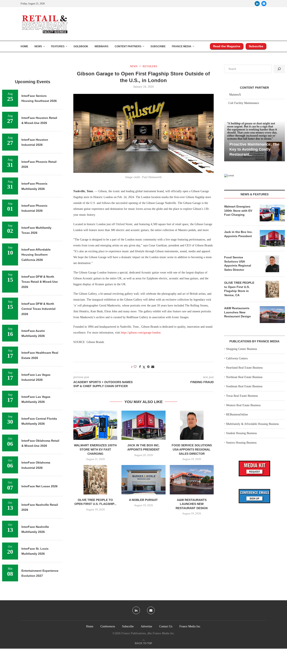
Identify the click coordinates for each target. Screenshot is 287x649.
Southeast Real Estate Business (244, 386)
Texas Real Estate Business (242, 395)
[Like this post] (135, 367)
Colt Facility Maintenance (243, 103)
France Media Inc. (190, 626)
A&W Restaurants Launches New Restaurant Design (192, 504)
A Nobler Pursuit (143, 500)
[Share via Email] (152, 367)
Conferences (107, 626)
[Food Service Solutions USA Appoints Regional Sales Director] (192, 425)
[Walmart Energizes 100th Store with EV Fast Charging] (95, 425)
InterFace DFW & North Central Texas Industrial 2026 (38, 309)
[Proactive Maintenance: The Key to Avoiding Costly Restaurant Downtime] (254, 141)
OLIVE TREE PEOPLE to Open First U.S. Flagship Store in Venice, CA (239, 289)
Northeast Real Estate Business (244, 377)
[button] (228, 140)
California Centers (237, 358)
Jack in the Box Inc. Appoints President (238, 234)
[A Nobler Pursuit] (143, 479)
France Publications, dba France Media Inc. (148, 633)
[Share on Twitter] (143, 367)
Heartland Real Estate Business (244, 367)
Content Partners (128, 46)
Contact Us (165, 626)
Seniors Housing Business (241, 442)
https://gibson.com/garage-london (141, 332)
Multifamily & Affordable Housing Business (252, 424)
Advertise (146, 626)
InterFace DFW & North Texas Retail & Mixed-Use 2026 (39, 282)
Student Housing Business (241, 433)
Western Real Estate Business (243, 405)
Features (58, 46)
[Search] (279, 69)
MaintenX (235, 94)
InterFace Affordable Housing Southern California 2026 (36, 254)
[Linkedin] (257, 3)
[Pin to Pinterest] (148, 367)
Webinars (101, 46)
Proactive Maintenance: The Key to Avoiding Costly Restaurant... (254, 149)
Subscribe (158, 46)
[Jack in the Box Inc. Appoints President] (143, 425)
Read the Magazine (226, 46)
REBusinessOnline (237, 414)
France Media (181, 46)
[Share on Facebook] (140, 367)
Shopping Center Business (241, 349)
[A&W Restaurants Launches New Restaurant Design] (192, 479)
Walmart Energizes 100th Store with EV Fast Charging (95, 449)
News (38, 46)
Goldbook (81, 46)
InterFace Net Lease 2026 (39, 486)
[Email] (263, 3)
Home (24, 46)
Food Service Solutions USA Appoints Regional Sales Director (192, 449)
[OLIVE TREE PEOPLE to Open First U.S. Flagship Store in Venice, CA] (95, 479)
